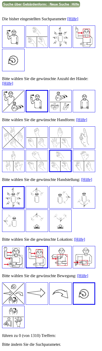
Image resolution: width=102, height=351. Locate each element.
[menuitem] (25, 4)
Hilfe (75, 4)
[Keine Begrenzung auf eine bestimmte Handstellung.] (13, 207)
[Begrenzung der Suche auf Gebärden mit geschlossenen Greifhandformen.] (37, 170)
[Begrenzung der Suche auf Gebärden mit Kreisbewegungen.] (84, 303)
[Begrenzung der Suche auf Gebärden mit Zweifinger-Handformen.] (13, 170)
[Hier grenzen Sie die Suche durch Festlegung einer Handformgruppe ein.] (37, 46)
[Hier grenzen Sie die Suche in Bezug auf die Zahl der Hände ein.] (13, 46)
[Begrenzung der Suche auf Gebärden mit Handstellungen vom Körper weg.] (37, 230)
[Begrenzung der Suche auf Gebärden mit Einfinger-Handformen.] (84, 147)
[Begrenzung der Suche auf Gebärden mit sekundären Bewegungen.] (13, 326)
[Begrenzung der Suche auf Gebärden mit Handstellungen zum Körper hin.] (60, 230)
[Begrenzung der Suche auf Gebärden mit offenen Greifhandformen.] (60, 170)
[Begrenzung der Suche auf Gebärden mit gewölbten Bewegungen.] (60, 303)
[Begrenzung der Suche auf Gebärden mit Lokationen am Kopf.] (37, 267)
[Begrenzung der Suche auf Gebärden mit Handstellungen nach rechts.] (60, 207)
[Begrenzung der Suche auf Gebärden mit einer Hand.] (37, 111)
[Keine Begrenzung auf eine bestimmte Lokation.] (13, 267)
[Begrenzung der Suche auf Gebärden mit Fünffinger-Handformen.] (60, 147)
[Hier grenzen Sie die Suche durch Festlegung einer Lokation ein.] (84, 46)
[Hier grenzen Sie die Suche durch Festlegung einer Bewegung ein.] (13, 70)
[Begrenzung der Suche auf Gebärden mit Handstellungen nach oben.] (37, 207)
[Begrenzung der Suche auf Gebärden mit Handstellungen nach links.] (13, 230)
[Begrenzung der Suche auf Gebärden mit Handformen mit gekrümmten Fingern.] (84, 170)
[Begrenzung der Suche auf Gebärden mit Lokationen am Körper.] (60, 267)
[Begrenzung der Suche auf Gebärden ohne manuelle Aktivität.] (84, 111)
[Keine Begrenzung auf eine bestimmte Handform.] (13, 147)
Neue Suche (59, 4)
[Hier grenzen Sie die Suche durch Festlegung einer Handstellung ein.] (60, 46)
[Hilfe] (72, 19)
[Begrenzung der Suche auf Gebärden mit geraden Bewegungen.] (37, 303)
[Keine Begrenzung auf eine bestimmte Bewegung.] (13, 303)
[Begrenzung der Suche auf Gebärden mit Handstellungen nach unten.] (84, 207)
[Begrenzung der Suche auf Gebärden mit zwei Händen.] (60, 111)
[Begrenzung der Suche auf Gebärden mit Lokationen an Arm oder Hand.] (84, 267)
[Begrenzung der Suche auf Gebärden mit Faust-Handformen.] (37, 147)
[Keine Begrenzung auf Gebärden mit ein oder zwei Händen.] (13, 111)
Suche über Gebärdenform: (25, 4)
